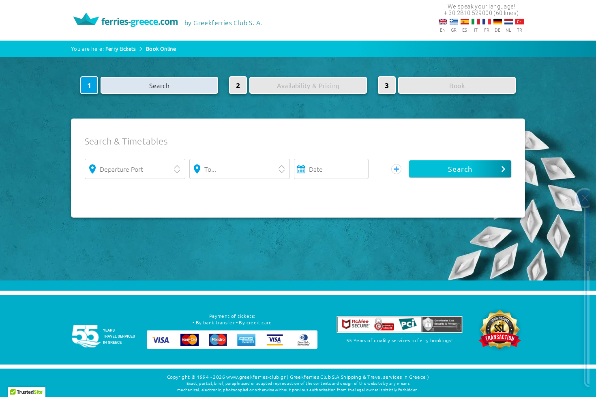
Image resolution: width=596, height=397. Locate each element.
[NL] (508, 21)
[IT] (475, 21)
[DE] (497, 21)
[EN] (442, 21)
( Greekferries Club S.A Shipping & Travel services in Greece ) (358, 376)
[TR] (519, 21)
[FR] (486, 21)
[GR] (453, 21)
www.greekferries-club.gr (255, 376)
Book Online (161, 48)
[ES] (464, 21)
